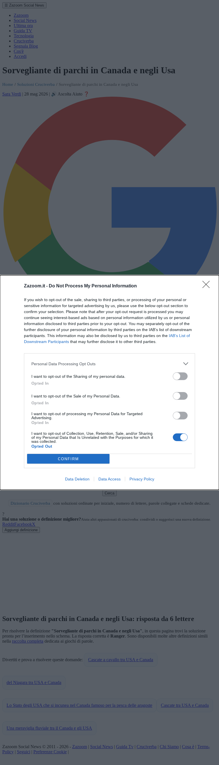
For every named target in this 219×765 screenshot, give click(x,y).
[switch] (180, 376)
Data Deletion (77, 479)
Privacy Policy (141, 479)
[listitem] (109, 364)
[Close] (207, 286)
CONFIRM (68, 459)
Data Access (109, 479)
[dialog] (109, 382)
